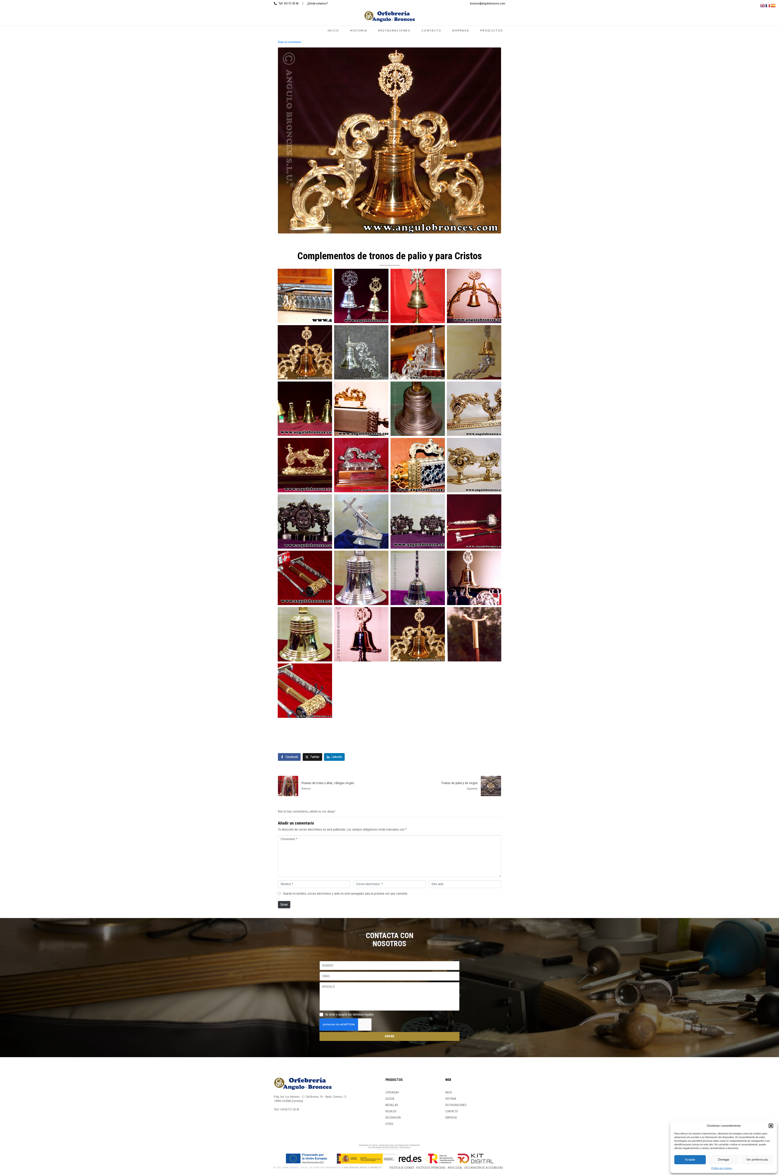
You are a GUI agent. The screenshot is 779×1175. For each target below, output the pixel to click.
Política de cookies (721, 1168)
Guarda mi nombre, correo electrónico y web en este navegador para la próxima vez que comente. (345, 893)
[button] (771, 1126)
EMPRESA (460, 30)
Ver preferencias (757, 1159)
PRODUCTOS (491, 30)
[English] (762, 5)
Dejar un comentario (289, 42)
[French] (768, 5)
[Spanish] (773, 5)
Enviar (284, 904)
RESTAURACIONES (394, 30)
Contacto (431, 30)
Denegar (723, 1159)
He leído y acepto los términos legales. (349, 1014)
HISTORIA (358, 30)
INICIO (333, 30)
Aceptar (690, 1159)
